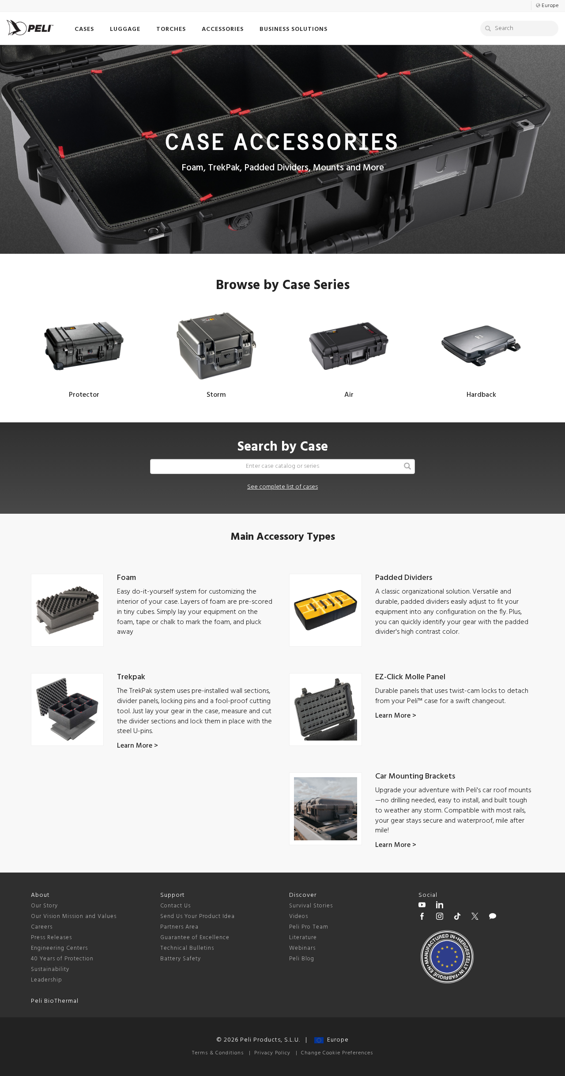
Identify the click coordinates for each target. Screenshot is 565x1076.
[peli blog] (492, 917)
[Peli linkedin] (439, 906)
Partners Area (179, 927)
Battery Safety (180, 958)
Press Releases (51, 937)
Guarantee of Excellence (195, 937)
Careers (42, 927)
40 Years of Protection (62, 958)
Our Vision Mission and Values (74, 916)
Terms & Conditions (218, 1053)
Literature (303, 937)
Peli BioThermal (55, 1001)
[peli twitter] (474, 917)
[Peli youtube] (422, 906)
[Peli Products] (422, 917)
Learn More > (137, 746)
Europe (336, 1040)
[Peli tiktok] (457, 917)
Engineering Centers (59, 948)
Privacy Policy (272, 1053)
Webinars (302, 948)
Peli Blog (301, 958)
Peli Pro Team (308, 927)
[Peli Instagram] (439, 917)
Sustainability (50, 969)
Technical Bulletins (187, 948)
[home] (30, 27)
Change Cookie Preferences (337, 1053)
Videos (298, 916)
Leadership (46, 980)
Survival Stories (311, 905)
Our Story (44, 905)
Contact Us (175, 905)
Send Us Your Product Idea (197, 916)
